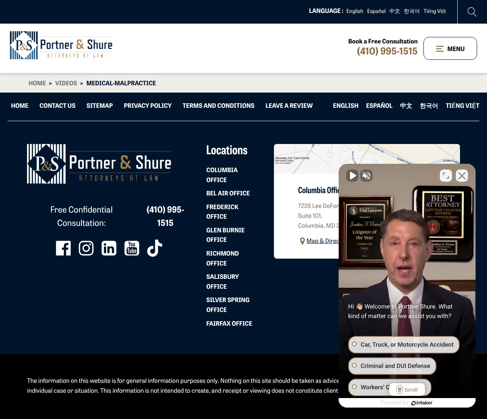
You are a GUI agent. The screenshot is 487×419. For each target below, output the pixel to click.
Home (37, 84)
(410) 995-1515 (387, 52)
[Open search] (472, 12)
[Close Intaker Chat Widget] (462, 176)
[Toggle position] (446, 176)
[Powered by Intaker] (422, 403)
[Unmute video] (352, 176)
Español (376, 11)
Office (221, 176)
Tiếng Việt (435, 11)
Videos (66, 84)
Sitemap (100, 106)
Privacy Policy (148, 106)
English (354, 11)
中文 (395, 11)
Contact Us (58, 106)
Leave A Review (289, 106)
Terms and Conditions (219, 106)
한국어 (412, 11)
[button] (325, 241)
